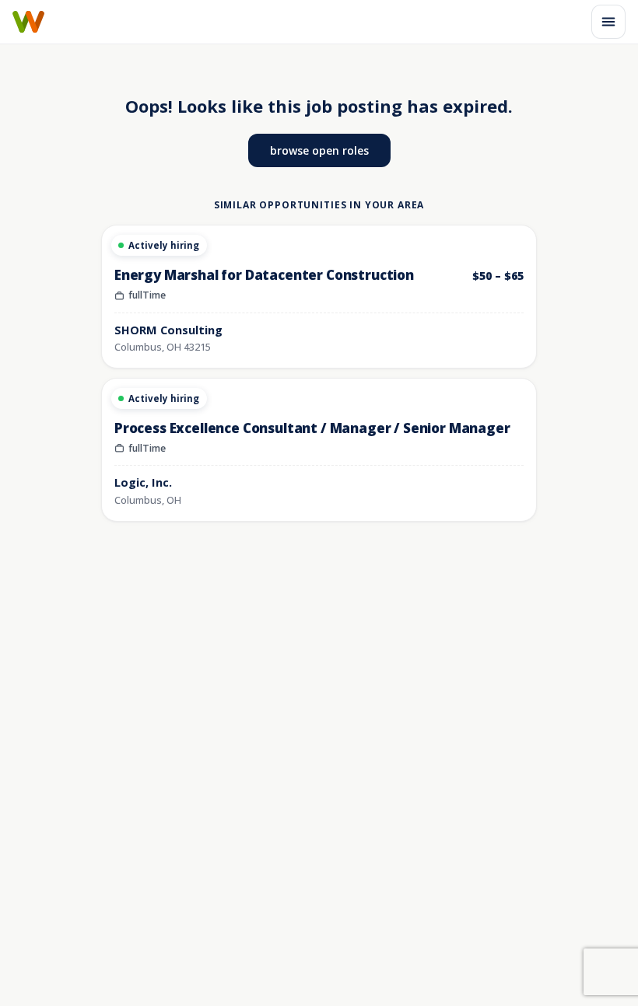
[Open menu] (608, 22)
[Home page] (28, 22)
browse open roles (319, 150)
